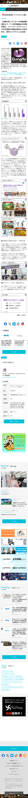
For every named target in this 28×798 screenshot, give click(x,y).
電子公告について (14, 768)
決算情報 (4, 18)
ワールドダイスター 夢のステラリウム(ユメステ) (12, 687)
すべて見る (14, 352)
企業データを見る (14, 421)
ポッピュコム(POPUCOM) (7, 679)
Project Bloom (5, 684)
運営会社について (14, 760)
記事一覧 (3, 9)
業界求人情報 (19, 9)
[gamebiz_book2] (14, 443)
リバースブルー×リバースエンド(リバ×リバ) (11, 681)
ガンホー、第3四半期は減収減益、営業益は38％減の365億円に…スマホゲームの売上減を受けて (13, 73)
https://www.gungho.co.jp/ (8, 377)
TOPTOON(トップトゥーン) (8, 676)
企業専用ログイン (13, 793)
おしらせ (14, 771)
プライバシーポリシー (14, 774)
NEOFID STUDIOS (5, 689)
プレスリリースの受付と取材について (14, 766)
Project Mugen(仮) (19, 679)
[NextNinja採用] (14, 706)
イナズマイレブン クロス (7, 671)
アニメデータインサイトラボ (8, 674)
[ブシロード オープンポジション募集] (14, 15)
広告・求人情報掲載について (14, 763)
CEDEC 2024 (19, 676)
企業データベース (10, 9)
